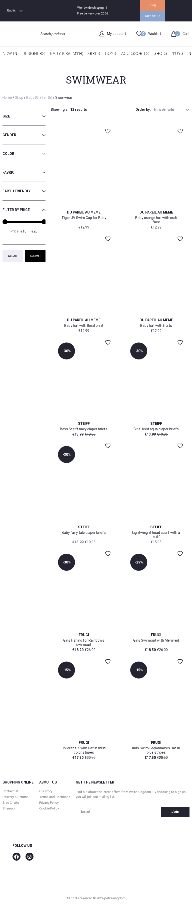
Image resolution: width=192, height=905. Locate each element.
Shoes (160, 53)
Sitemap (8, 808)
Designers (33, 53)
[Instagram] (30, 856)
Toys (177, 53)
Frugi (84, 635)
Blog (153, 5)
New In (9, 53)
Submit (35, 256)
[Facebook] (16, 856)
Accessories (135, 53)
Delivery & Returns (15, 797)
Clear (12, 256)
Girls (94, 53)
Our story (45, 791)
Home (7, 98)
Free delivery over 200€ (92, 13)
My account (116, 34)
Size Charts (10, 802)
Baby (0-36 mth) (66, 53)
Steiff (84, 423)
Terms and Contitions (54, 797)
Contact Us (152, 16)
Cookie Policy (49, 808)
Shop (19, 98)
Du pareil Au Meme (83, 212)
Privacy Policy (48, 802)
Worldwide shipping (90, 7)
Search (44, 39)
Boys (110, 53)
